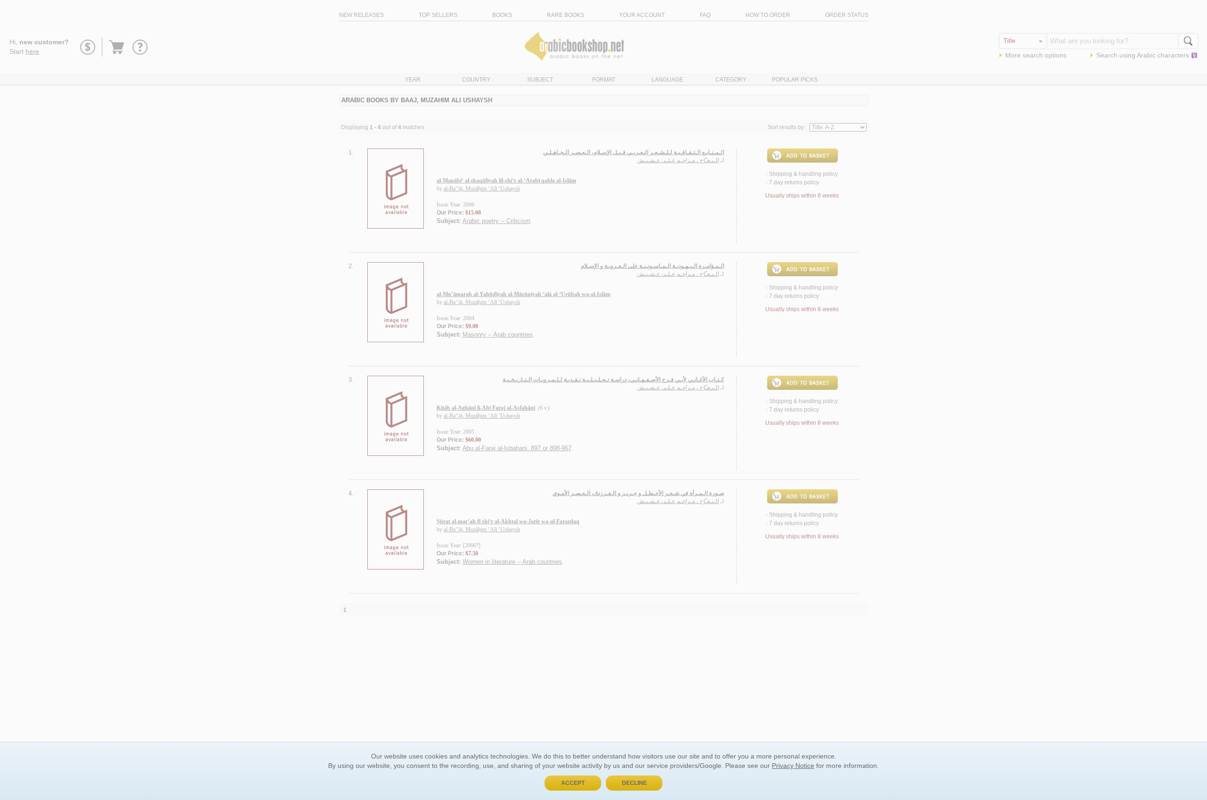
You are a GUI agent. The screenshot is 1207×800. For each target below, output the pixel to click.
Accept (573, 783)
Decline (634, 783)
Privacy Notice (793, 765)
